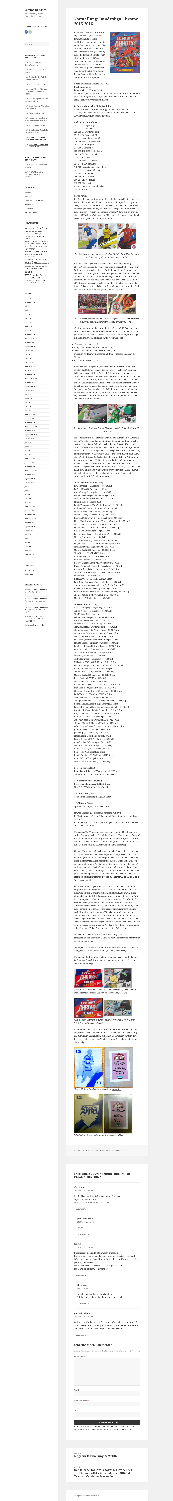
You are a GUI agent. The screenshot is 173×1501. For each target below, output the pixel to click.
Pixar (33, 266)
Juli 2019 (28, 394)
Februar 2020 (30, 366)
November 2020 (31, 338)
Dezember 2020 (30, 334)
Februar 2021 (30, 326)
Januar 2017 (29, 511)
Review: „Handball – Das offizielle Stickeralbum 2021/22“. (36, 592)
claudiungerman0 (114, 989)
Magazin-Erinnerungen (34, 200)
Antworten (81, 1209)
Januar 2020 (29, 370)
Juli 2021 (28, 306)
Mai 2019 (28, 402)
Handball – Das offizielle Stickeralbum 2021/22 (36, 138)
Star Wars (29, 268)
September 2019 (31, 386)
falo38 (100, 1023)
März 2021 (29, 322)
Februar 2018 (30, 458)
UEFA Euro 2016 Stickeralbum (35, 280)
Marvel (27, 254)
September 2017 (31, 478)
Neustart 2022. (38, 625)
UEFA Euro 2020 (30, 283)
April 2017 (28, 498)
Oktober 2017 (30, 474)
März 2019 (29, 410)
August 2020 (29, 350)
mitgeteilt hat (101, 832)
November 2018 (31, 426)
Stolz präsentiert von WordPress (86, 1496)
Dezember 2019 (30, 374)
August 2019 (29, 390)
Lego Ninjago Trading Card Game (36, 251)
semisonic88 (115, 1135)
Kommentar (80, 1356)
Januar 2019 (29, 418)
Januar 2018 (29, 462)
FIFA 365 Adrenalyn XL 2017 (39, 239)
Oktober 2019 (30, 382)
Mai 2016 (28, 543)
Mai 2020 (28, 354)
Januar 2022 (29, 298)
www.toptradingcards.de (116, 992)
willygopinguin (114, 1020)
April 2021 (28, 318)
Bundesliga (28, 231)
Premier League (39, 266)
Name (77, 1390)
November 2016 (31, 519)
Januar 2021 (29, 330)
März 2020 (29, 362)
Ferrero (45, 236)
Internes (28, 196)
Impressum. (29, 574)
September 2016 (31, 527)
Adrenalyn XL (31, 228)
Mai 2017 (28, 494)
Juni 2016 (28, 539)
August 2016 (29, 531)
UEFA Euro (27, 278)
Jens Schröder (93, 1150)
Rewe (46, 266)
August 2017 (29, 482)
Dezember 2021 (30, 302)
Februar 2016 (30, 555)
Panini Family (45, 263)
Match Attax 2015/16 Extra (31, 257)
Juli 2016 (28, 535)
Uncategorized (30, 212)
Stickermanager (101, 950)
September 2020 (31, 346)
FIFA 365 (28, 238)
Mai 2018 (28, 450)
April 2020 (28, 358)
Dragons (27, 236)
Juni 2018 (28, 446)
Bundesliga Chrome (118, 1150)
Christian (79, 1187)
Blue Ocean (42, 228)
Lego (35, 246)
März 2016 (29, 551)
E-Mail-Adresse (81, 1400)
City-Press (35, 231)
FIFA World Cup (29, 241)
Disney (37, 233)
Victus (38, 283)
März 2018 (29, 454)
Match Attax (35, 253)
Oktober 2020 (30, 342)
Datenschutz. (29, 570)
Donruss (43, 234)
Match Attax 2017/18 (41, 259)
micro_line (116, 1089)
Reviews (28, 208)
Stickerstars (37, 269)
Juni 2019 (28, 398)
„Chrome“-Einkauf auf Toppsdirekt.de (108, 816)
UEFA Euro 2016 (38, 278)
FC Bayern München (36, 236)
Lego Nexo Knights (43, 246)
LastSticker (120, 950)
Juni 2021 (28, 310)
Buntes (27, 192)
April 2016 (28, 547)
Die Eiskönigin (29, 234)
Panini (36, 262)
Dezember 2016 (30, 515)
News (27, 204)
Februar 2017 (30, 507)
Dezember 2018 (30, 422)
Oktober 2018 (30, 430)
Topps (28, 271)
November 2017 (31, 470)
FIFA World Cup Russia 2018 (41, 241)
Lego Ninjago (30, 249)
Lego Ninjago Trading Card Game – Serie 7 (36, 145)
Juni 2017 (28, 490)
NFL (29, 263)
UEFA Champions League (36, 275)
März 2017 (29, 503)
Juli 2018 (28, 442)
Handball (43, 244)
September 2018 (31, 434)
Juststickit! (29, 246)
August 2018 (29, 438)
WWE (42, 283)
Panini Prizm (28, 266)
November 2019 (31, 378)
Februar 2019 (30, 414)
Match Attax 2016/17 (30, 259)
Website (77, 1411)
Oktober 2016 (30, 523)
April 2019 (28, 406)
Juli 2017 (28, 486)
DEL (40, 231)
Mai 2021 (28, 314)
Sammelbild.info (35, 10)
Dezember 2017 (30, 466)
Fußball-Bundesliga (32, 244)
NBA (26, 263)
